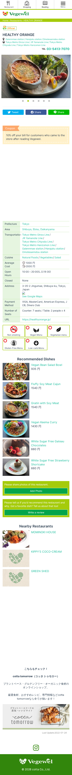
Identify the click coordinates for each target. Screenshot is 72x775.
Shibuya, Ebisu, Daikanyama (38, 229)
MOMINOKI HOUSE (43, 532)
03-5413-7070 (58, 49)
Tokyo (25, 223)
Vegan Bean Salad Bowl (46, 365)
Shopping (27, 7)
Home (5, 20)
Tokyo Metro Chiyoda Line (37, 241)
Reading (45, 7)
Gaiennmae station (15, 39)
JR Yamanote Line (39, 42)
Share (37, 112)
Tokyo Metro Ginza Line (17, 42)
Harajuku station (34, 39)
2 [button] (28, 101)
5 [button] (44, 101)
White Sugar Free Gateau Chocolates (47, 443)
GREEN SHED (40, 571)
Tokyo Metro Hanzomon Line (31, 45)
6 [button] (49, 101)
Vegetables (46, 257)
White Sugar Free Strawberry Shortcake (50, 462)
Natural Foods (30, 257)
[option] (36, 76)
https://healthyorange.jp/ (36, 319)
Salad (58, 257)
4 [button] (38, 101)
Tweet (15, 112)
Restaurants (16, 20)
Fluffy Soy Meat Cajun (45, 384)
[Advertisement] (36, 183)
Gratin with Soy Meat (45, 403)
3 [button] (33, 101)
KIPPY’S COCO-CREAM (46, 551)
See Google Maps (32, 296)
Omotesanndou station (54, 39)
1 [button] (23, 101)
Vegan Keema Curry (44, 422)
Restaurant (9, 7)
